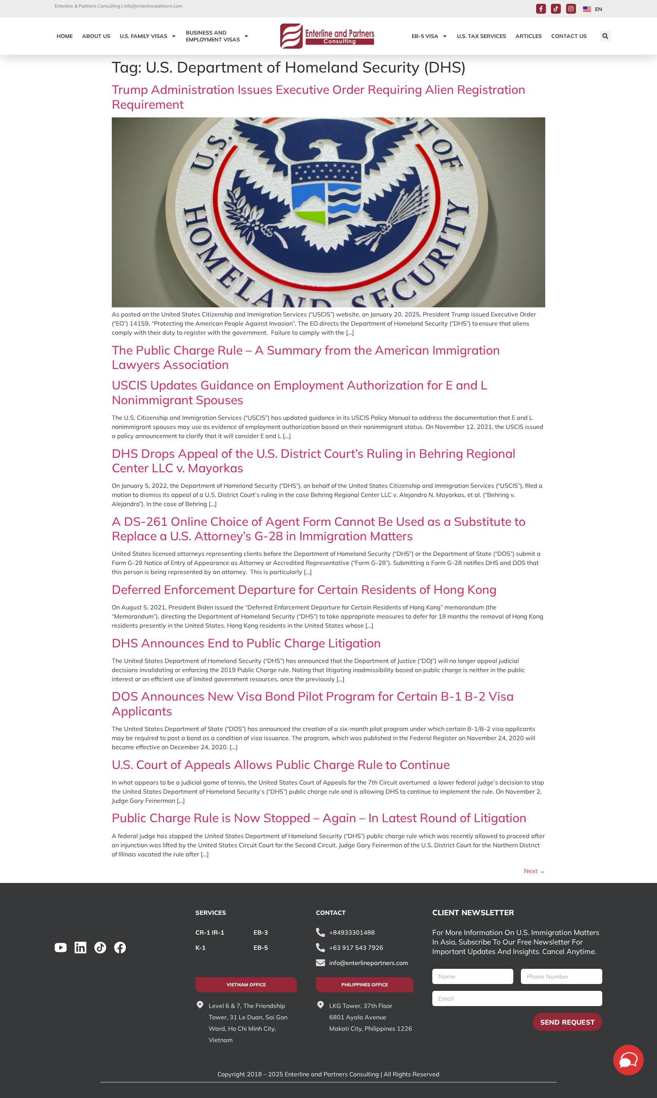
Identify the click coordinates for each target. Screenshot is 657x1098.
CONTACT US (569, 36)
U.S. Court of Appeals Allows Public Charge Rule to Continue (281, 764)
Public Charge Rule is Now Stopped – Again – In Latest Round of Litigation (319, 817)
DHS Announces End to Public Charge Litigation (246, 642)
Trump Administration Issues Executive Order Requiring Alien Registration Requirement (318, 96)
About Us (96, 36)
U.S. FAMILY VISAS (143, 36)
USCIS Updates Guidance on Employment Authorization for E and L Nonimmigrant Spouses (299, 392)
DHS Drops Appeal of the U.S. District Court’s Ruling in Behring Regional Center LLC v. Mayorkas (314, 460)
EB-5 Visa (425, 36)
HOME (65, 36)
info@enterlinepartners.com (153, 6)
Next (534, 871)
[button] (605, 36)
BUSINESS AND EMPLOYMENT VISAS (213, 36)
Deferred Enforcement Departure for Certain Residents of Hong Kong (304, 589)
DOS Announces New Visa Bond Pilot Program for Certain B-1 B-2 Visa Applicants (313, 703)
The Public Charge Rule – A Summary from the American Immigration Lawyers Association (306, 357)
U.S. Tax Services (481, 36)
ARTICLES (529, 36)
